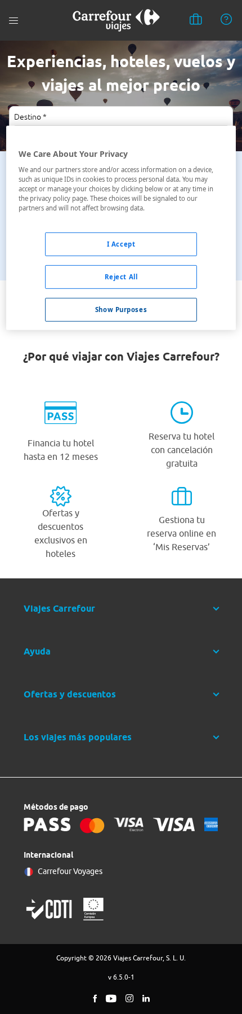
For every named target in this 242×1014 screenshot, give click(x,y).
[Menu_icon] (13, 20)
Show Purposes (121, 309)
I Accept (121, 244)
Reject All (121, 277)
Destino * (30, 116)
